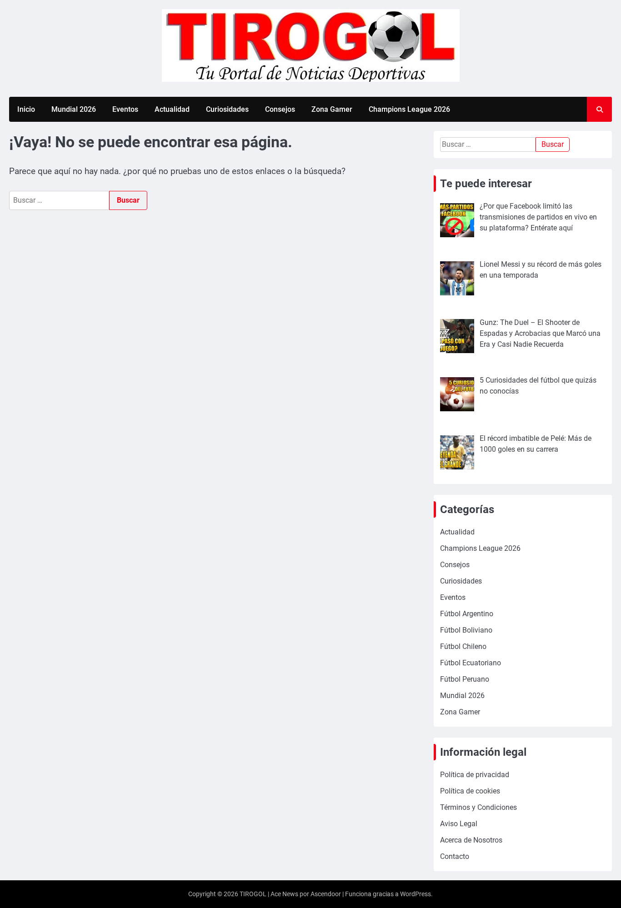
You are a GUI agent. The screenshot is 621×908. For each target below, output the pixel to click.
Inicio (26, 109)
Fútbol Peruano (464, 679)
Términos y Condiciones (478, 807)
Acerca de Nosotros (471, 840)
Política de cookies (470, 791)
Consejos (280, 109)
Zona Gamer (331, 109)
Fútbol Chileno (463, 646)
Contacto (454, 856)
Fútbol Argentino (466, 613)
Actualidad (172, 109)
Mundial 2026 (73, 109)
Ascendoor (325, 894)
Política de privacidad (474, 774)
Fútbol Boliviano (466, 630)
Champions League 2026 (409, 109)
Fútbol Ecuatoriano (470, 663)
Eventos (125, 109)
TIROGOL (253, 894)
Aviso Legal (458, 823)
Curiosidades (227, 109)
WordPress (415, 894)
